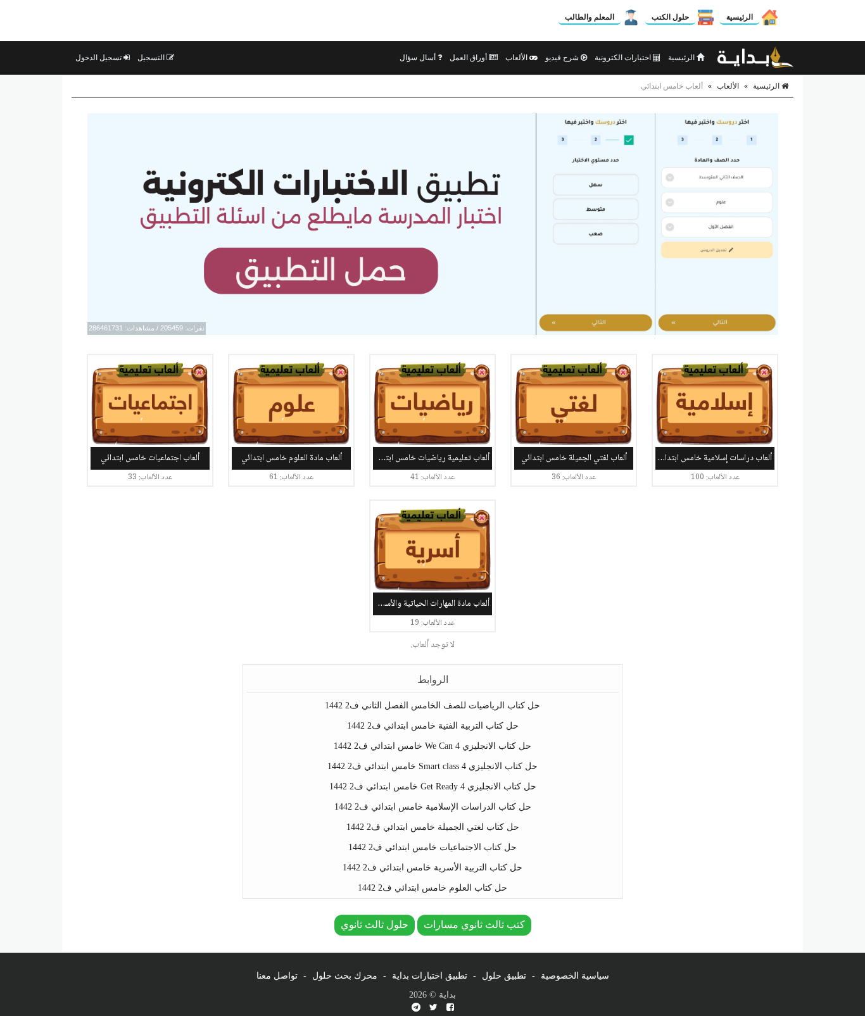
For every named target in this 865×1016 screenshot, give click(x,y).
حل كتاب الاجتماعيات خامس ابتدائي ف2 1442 (432, 847)
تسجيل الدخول (99, 57)
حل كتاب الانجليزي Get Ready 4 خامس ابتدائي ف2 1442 (432, 786)
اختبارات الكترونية (624, 57)
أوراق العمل (469, 57)
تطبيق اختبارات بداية (429, 976)
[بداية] (755, 57)
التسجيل (152, 57)
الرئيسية (739, 17)
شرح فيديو (563, 57)
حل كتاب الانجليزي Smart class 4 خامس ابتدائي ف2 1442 (432, 766)
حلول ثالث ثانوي (374, 924)
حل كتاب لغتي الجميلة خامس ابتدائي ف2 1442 (432, 827)
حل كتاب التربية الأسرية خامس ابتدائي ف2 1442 (432, 867)
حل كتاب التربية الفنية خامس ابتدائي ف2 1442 (433, 726)
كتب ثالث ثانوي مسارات (474, 924)
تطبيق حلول (504, 976)
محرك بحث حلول (344, 976)
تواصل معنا (277, 976)
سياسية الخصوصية (575, 976)
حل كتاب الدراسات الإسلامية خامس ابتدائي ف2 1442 (432, 807)
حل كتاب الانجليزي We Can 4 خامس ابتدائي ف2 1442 (432, 746)
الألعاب (517, 57)
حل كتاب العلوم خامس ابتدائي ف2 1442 (432, 888)
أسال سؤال (419, 57)
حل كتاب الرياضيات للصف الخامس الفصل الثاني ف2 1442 (432, 705)
